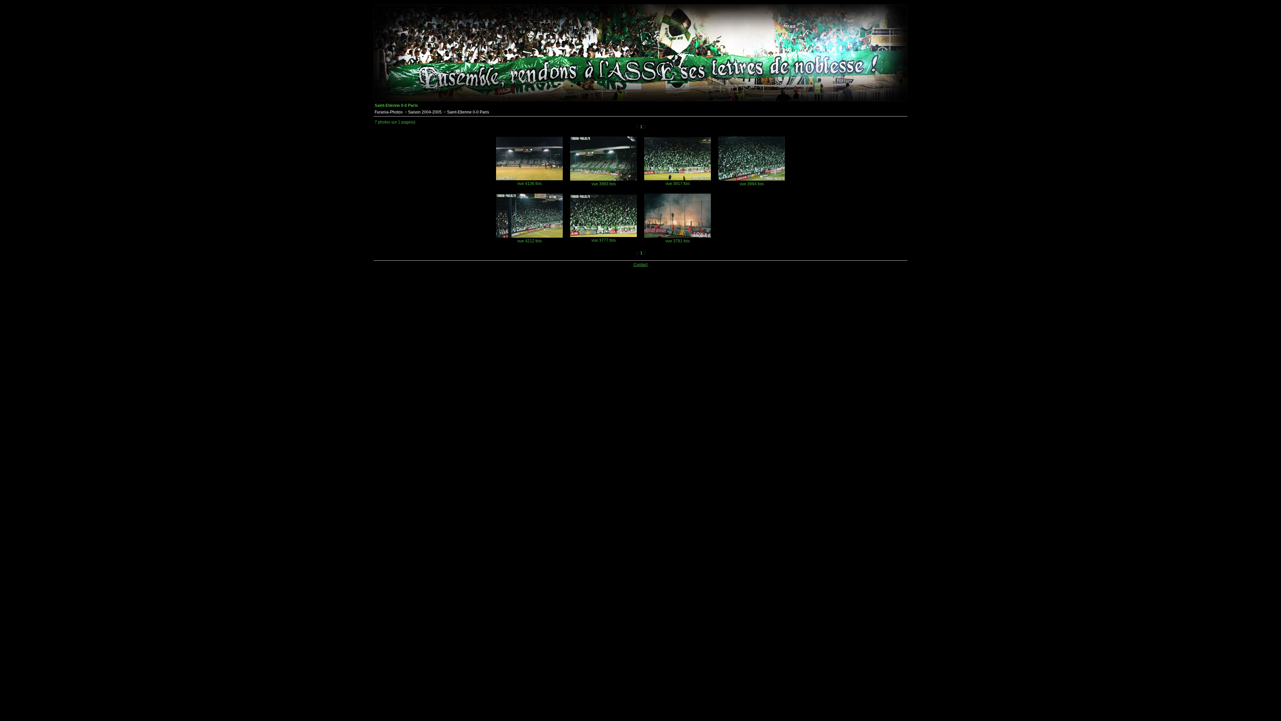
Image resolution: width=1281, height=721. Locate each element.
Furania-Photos (389, 112)
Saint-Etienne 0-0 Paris (468, 112)
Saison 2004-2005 (425, 112)
